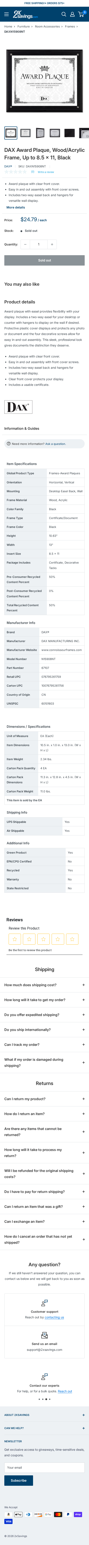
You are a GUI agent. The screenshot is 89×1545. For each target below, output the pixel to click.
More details (15, 207)
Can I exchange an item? (24, 1221)
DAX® (8, 166)
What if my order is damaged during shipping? (33, 1062)
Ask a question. (55, 444)
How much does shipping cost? (30, 985)
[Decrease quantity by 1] (25, 244)
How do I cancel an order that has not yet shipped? (38, 1239)
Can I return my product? (25, 1099)
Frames (70, 26)
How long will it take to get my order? (34, 1000)
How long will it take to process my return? (33, 1153)
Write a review (46, 172)
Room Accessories (47, 26)
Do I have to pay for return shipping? (34, 1191)
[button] (81, 14)
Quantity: (11, 244)
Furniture (23, 26)
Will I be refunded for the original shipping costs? (38, 1173)
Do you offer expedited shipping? (31, 1015)
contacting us (54, 1317)
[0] (81, 14)
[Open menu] (6, 14)
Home (8, 26)
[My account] (72, 14)
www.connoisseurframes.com (61, 650)
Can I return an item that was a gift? (33, 1206)
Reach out (65, 1391)
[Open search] (64, 14)
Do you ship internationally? (27, 1029)
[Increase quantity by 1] (52, 244)
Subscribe (19, 1480)
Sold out (44, 260)
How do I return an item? (24, 1114)
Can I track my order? (22, 1044)
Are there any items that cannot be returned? (33, 1132)
